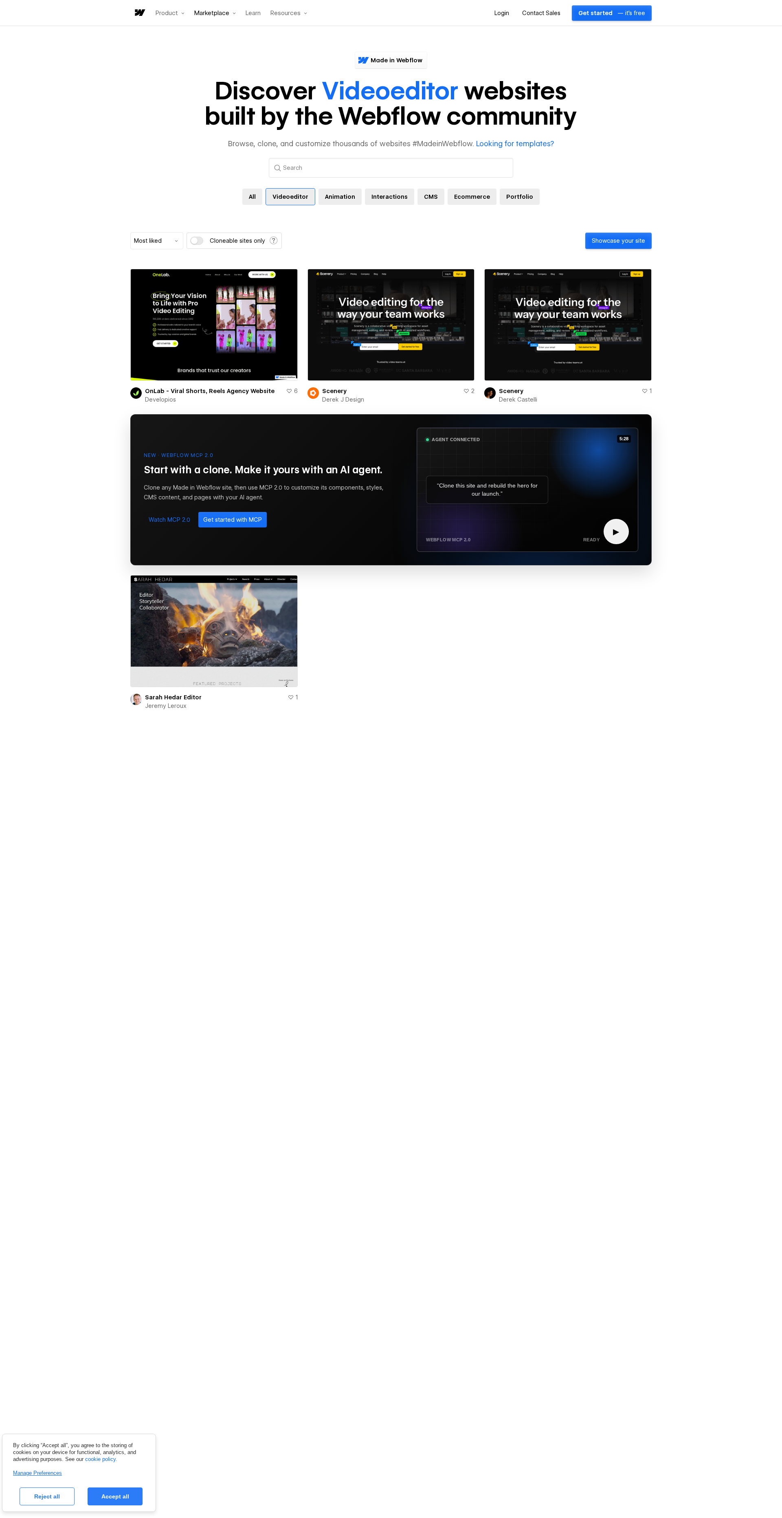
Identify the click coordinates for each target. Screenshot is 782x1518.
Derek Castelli (518, 399)
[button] (170, 13)
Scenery (334, 391)
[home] (139, 13)
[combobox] (156, 240)
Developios (160, 399)
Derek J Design (343, 399)
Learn (253, 13)
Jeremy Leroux (166, 706)
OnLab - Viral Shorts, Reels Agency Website (210, 391)
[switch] (196, 241)
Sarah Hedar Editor (173, 697)
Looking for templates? (515, 143)
